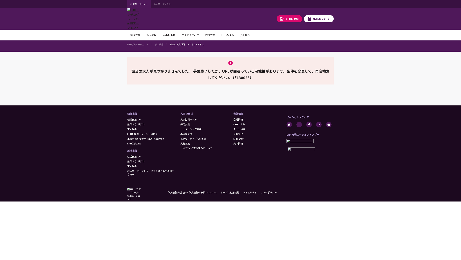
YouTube (329, 124)
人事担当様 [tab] (169, 35)
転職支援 (132, 113)
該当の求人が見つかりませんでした (187, 44)
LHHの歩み (239, 124)
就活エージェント (162, 3)
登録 (292, 19)
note (299, 124)
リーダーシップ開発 (191, 129)
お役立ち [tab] (210, 35)
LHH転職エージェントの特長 (142, 134)
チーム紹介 (239, 129)
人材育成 (185, 143)
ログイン (321, 18)
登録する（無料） (136, 124)
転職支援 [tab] (135, 35)
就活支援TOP (134, 156)
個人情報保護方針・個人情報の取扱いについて (192, 192)
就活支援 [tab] (152, 35)
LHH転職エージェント (138, 44)
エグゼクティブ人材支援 (193, 138)
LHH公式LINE (134, 143)
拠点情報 (238, 143)
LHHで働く (239, 138)
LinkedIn (319, 124)
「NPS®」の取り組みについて (196, 148)
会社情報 (238, 113)
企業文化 (238, 134)
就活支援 (132, 150)
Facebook (309, 124)
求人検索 (159, 44)
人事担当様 (186, 113)
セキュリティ (250, 192)
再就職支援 (186, 134)
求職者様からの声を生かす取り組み (146, 138)
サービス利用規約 (230, 192)
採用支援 (185, 124)
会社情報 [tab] (245, 35)
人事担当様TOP (188, 119)
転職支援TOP (134, 119)
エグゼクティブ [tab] (190, 35)
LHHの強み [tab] (227, 35)
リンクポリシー (268, 192)
